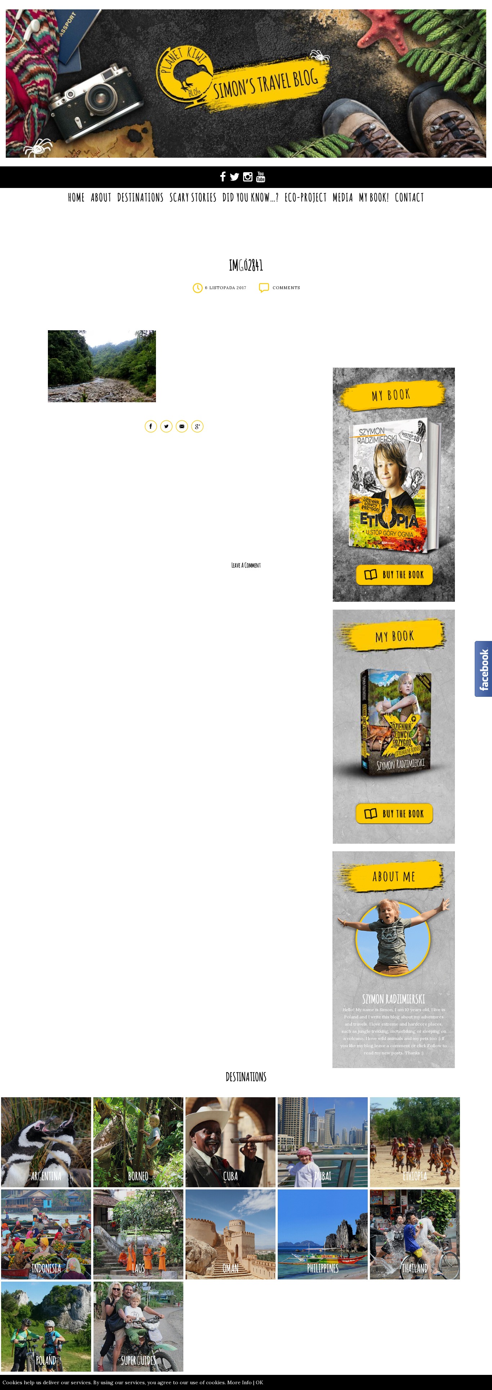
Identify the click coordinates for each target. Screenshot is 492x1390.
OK (259, 1382)
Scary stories (193, 197)
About (101, 197)
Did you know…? (251, 197)
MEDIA (343, 197)
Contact (409, 197)
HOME (76, 197)
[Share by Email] (182, 431)
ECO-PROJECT (306, 197)
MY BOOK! (374, 197)
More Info (239, 1382)
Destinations (140, 197)
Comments (286, 287)
